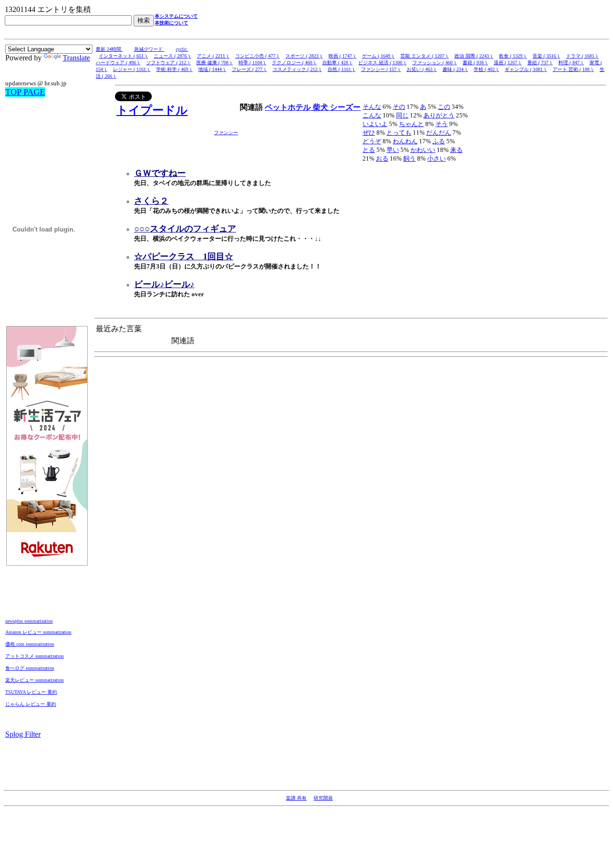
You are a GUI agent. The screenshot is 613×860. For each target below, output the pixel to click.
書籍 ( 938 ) (475, 62)
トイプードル (152, 110)
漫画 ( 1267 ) (508, 62)
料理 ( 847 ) (571, 62)
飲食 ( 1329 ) (513, 55)
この (444, 106)
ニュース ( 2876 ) (172, 55)
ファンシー (226, 132)
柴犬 (321, 107)
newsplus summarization (29, 621)
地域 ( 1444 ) (212, 69)
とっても (398, 132)
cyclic (182, 49)
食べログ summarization (29, 668)
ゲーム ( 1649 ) (378, 55)
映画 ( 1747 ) (342, 55)
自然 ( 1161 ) (341, 69)
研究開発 (323, 798)
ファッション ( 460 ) (434, 62)
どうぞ (372, 141)
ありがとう (438, 115)
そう (441, 124)
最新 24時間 (109, 49)
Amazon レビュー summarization (38, 632)
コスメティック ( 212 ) (297, 69)
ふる (438, 141)
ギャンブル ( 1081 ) (526, 69)
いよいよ (375, 124)
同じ (402, 115)
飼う (409, 158)
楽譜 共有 (296, 798)
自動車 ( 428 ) (337, 62)
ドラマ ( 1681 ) (582, 55)
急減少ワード (149, 49)
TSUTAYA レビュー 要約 (31, 692)
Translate (76, 58)
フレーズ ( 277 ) (249, 69)
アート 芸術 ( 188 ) (573, 69)
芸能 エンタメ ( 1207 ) (424, 55)
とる (369, 149)
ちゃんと (411, 124)
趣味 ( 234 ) (455, 69)
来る (456, 149)
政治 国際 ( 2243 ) (473, 55)
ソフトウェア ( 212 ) (168, 62)
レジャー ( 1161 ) (131, 69)
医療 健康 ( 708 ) (214, 62)
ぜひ (369, 132)
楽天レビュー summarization (34, 680)
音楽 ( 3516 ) (546, 55)
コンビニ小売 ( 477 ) (257, 55)
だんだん (438, 132)
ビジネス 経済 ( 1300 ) (382, 62)
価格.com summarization (29, 644)
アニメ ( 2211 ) (213, 55)
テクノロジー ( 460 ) (294, 62)
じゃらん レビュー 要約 (30, 704)
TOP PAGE (25, 92)
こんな (372, 115)
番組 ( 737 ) (540, 62)
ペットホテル (289, 107)
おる (382, 158)
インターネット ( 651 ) (123, 55)
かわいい (422, 149)
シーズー (345, 107)
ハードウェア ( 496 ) (118, 62)
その (399, 106)
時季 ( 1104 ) (252, 62)
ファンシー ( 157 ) (381, 69)
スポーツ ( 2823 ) (304, 55)
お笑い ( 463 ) (422, 69)
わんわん (405, 141)
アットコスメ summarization (34, 656)
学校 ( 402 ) (486, 69)
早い (392, 149)
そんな (372, 106)
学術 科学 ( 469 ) (174, 69)
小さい (436, 158)
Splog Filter (23, 734)
